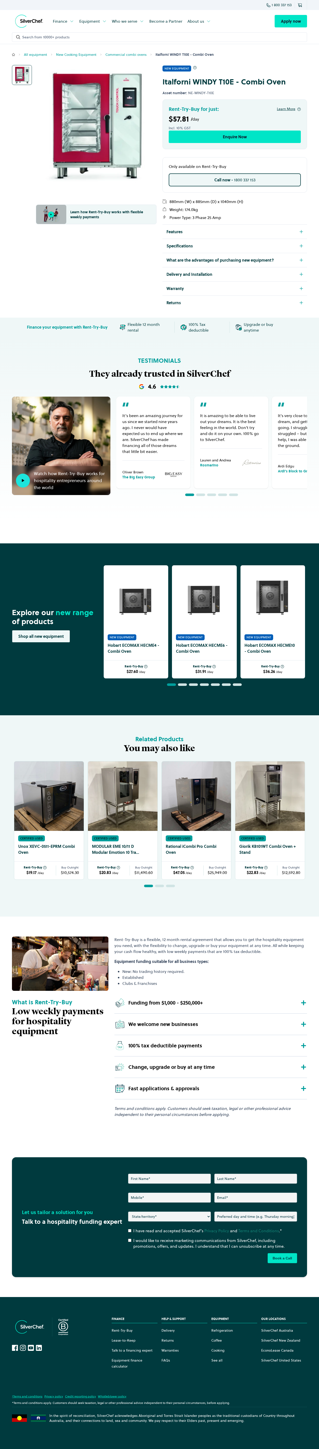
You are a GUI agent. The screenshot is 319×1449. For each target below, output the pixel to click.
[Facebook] (15, 1348)
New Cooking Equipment (76, 54)
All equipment (35, 54)
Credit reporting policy (80, 1396)
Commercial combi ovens (126, 54)
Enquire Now (235, 137)
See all (217, 1360)
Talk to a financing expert (132, 1350)
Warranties (170, 1350)
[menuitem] (63, 21)
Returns (167, 1340)
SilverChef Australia (277, 1330)
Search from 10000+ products (46, 37)
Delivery (168, 1330)
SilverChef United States (281, 1360)
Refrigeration (222, 1330)
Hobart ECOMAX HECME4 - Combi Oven (133, 648)
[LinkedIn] (39, 1348)
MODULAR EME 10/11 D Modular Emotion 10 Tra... (115, 849)
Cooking (218, 1350)
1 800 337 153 (282, 4)
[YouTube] (31, 1348)
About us (195, 21)
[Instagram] (23, 1348)
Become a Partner (165, 21)
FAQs (165, 1360)
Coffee (216, 1340)
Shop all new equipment (41, 636)
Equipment (89, 21)
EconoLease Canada (277, 1350)
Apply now (291, 21)
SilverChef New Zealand (280, 1340)
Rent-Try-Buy (134, 666)
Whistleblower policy (112, 1396)
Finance (60, 21)
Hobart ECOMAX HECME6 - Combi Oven (202, 648)
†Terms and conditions (27, 1396)
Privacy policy (53, 1396)
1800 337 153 (234, 180)
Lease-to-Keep (124, 1340)
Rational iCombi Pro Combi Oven (191, 849)
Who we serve (124, 21)
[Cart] (301, 5)
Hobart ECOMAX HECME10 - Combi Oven (269, 648)
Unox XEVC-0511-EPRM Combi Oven (46, 849)
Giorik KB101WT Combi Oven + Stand (267, 849)
